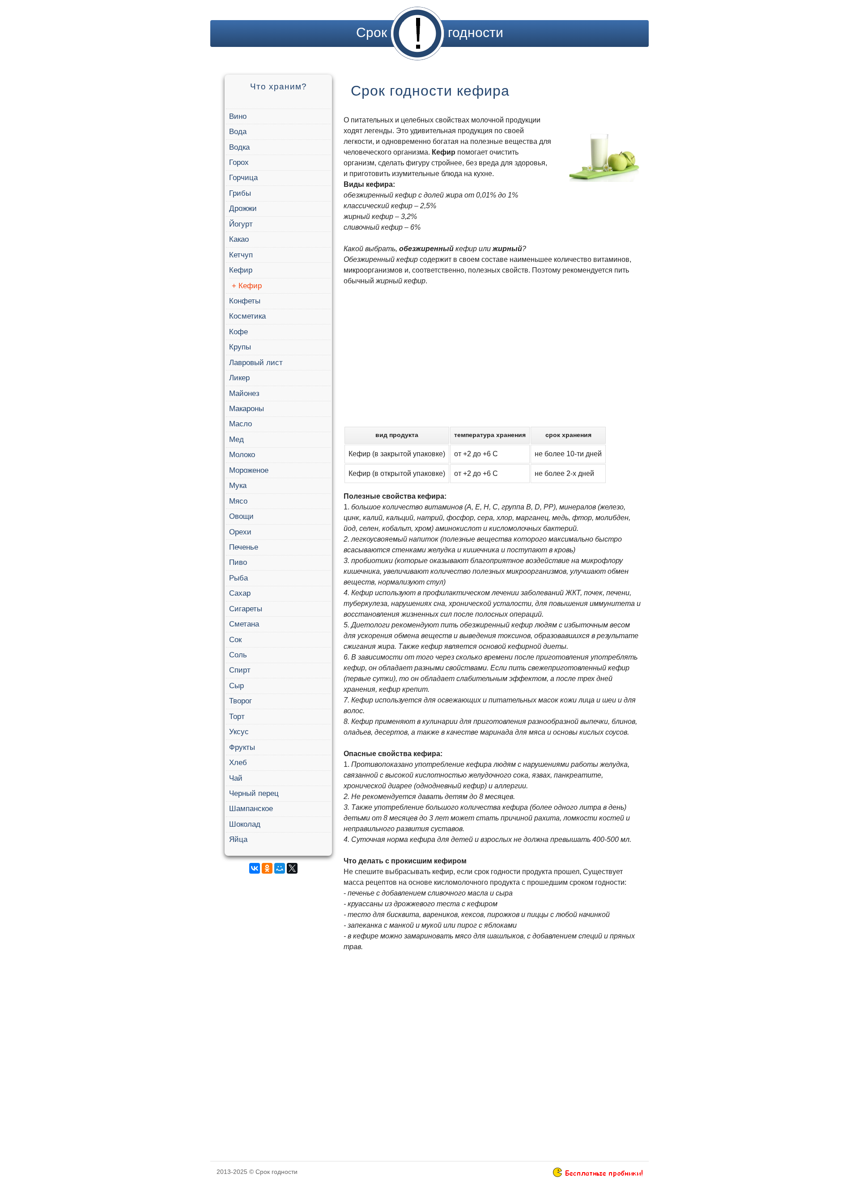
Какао (239, 239)
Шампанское (251, 808)
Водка (239, 147)
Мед (236, 439)
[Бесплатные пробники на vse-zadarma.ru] (597, 1175)
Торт (237, 716)
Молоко (242, 454)
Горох (239, 162)
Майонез (244, 393)
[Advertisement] (277, 1015)
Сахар (240, 593)
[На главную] (417, 32)
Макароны (246, 408)
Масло (240, 424)
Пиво (238, 562)
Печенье (243, 547)
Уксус (239, 732)
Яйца (238, 839)
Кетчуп (241, 255)
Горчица (243, 177)
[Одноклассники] (267, 868)
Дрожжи (243, 208)
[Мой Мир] (279, 868)
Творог (240, 701)
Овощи (241, 516)
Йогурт (241, 224)
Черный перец (254, 793)
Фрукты (242, 747)
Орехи (240, 532)
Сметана (244, 624)
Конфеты (244, 301)
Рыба (238, 578)
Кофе (238, 332)
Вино (238, 116)
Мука (238, 485)
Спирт (240, 670)
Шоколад (244, 824)
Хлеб (238, 762)
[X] (292, 868)
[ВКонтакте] (254, 868)
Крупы (240, 347)
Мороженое (248, 470)
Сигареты (245, 609)
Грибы (240, 193)
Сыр (236, 685)
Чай (235, 778)
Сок (235, 639)
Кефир (240, 270)
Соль (238, 655)
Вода (238, 131)
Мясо (238, 501)
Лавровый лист (256, 362)
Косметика (247, 316)
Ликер (239, 378)
